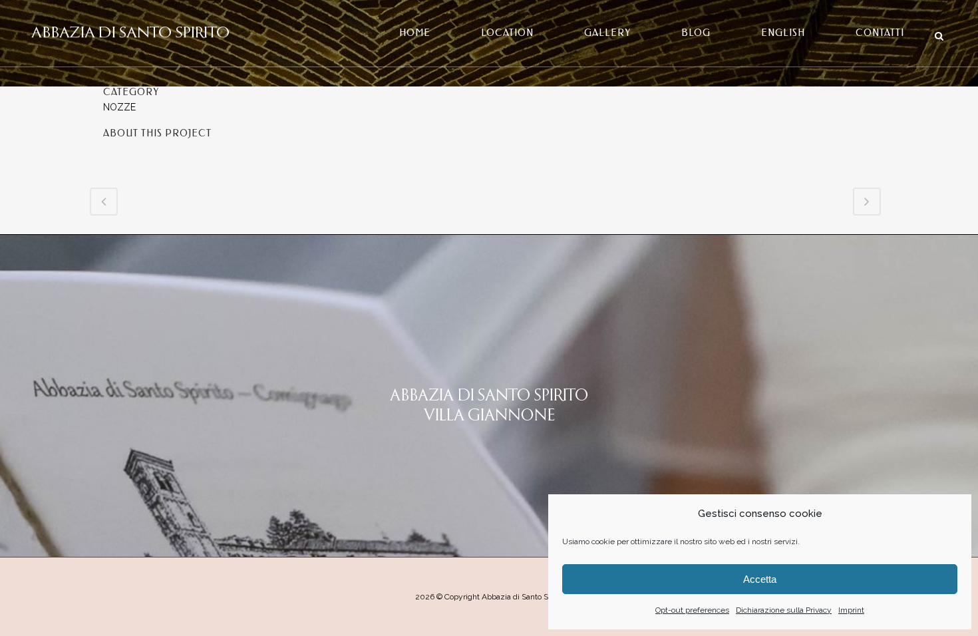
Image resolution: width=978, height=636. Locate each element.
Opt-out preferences (692, 610)
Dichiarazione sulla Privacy (784, 610)
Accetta (759, 579)
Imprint (851, 610)
